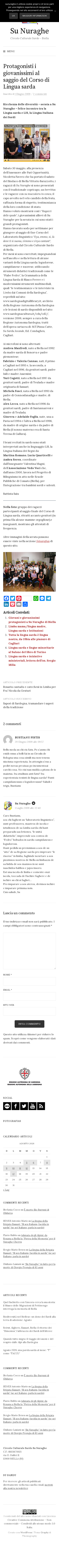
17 (13, 1173)
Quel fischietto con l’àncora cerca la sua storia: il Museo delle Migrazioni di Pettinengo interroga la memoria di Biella (29, 1305)
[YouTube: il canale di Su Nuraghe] (33, 1105)
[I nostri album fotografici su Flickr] (7, 1105)
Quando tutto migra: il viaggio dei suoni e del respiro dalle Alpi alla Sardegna (28, 1340)
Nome (7, 974)
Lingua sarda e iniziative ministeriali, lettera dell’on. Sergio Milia (32, 661)
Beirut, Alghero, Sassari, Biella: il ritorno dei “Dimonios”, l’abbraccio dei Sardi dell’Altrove (27, 1329)
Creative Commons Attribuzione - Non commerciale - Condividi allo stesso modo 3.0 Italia (29, 1523)
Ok (13, 16)
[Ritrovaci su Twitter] (24, 1105)
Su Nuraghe (29, 31)
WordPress (26, 1532)
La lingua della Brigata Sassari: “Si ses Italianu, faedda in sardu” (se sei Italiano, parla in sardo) (26, 1224)
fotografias (43, 541)
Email (7, 989)
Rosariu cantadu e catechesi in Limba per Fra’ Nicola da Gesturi (29, 688)
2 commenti (40, 93)
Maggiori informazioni (34, 16)
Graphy (44, 1532)
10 (13, 1168)
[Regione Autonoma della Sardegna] (24, 1076)
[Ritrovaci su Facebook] (16, 1105)
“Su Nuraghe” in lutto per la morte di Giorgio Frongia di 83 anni (29, 1266)
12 (27, 1168)
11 (20, 1168)
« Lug (6, 1189)
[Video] (26, 144)
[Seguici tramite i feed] (41, 1105)
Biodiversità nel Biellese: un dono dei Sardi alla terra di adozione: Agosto (29, 1318)
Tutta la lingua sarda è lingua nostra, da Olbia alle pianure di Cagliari (29, 639)
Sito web (8, 1005)
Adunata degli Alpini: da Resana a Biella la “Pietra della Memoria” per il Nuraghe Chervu (29, 1238)
